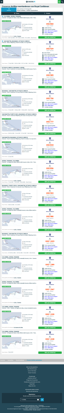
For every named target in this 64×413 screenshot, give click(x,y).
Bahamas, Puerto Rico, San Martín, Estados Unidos (19, 185)
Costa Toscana (32, 372)
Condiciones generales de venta (32, 382)
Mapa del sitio (32, 386)
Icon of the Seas (32, 370)
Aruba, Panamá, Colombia (10, 160)
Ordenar (48, 13)
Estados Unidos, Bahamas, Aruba (13, 67)
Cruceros (2, 360)
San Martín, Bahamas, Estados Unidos (17, 41)
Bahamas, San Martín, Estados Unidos (15, 91)
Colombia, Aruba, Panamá (12, 16)
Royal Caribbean (20, 360)
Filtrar (17, 13)
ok (42, 399)
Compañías (10, 360)
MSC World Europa (32, 368)
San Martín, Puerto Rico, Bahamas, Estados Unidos (19, 114)
